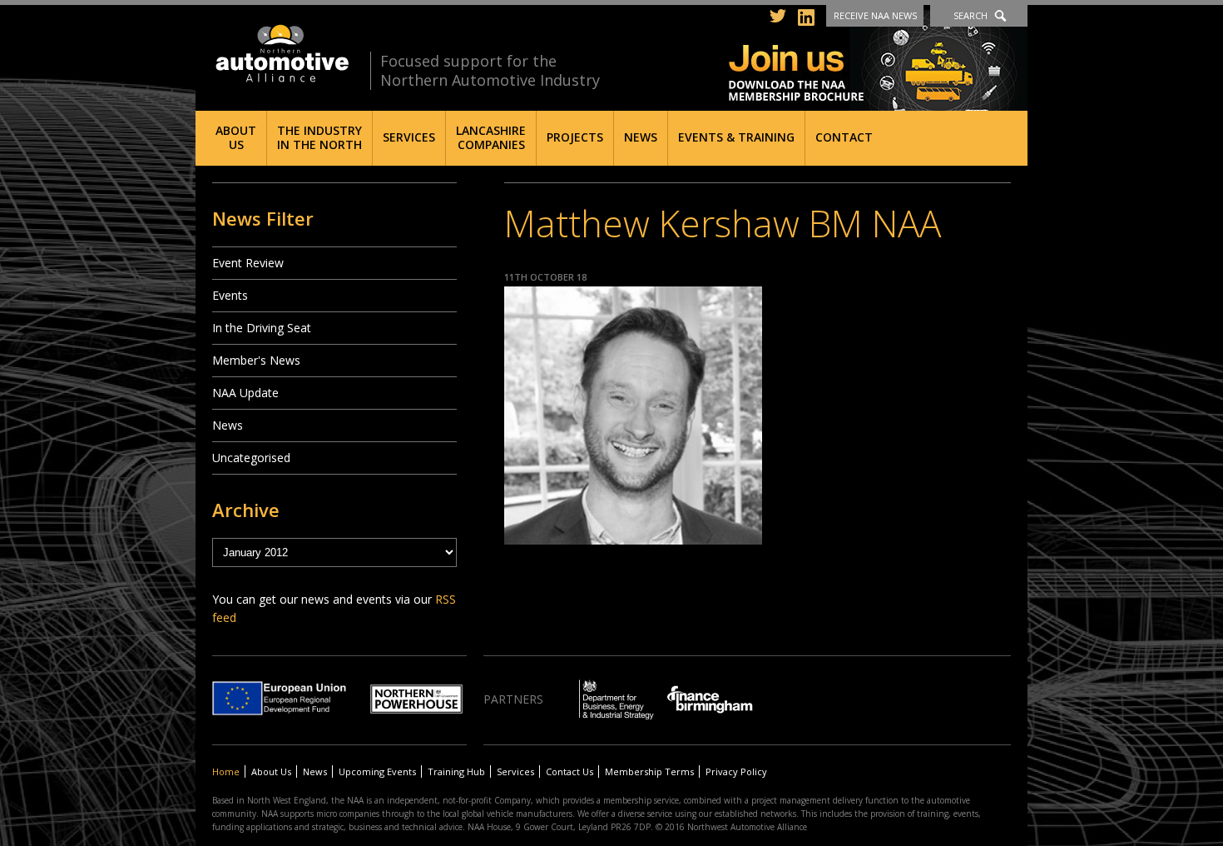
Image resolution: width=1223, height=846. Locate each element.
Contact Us (569, 771)
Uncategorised (251, 457)
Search (970, 15)
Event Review (248, 263)
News (640, 137)
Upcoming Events (377, 771)
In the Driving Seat (261, 328)
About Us (235, 137)
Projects (575, 137)
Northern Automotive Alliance (280, 53)
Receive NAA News (875, 15)
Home (226, 771)
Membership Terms (649, 771)
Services (409, 137)
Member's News (256, 360)
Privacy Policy (736, 771)
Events (230, 295)
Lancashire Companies (491, 137)
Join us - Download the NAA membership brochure (878, 60)
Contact (844, 137)
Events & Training (736, 137)
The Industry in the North (319, 137)
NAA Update (245, 393)
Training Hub (456, 771)
